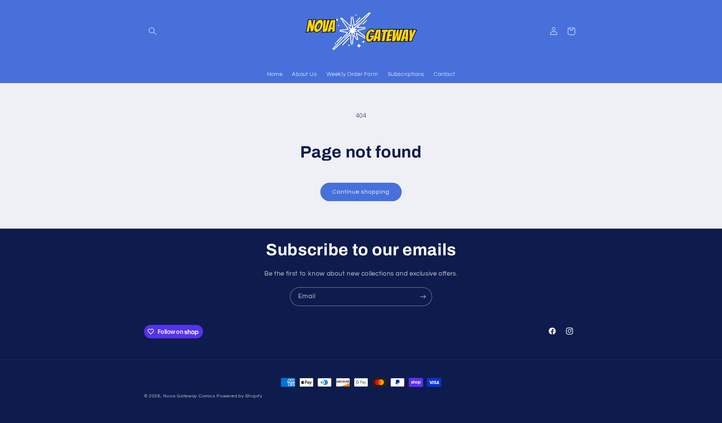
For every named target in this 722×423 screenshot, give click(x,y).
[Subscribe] (423, 296)
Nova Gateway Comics (189, 396)
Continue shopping (361, 192)
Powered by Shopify (239, 396)
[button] (152, 31)
